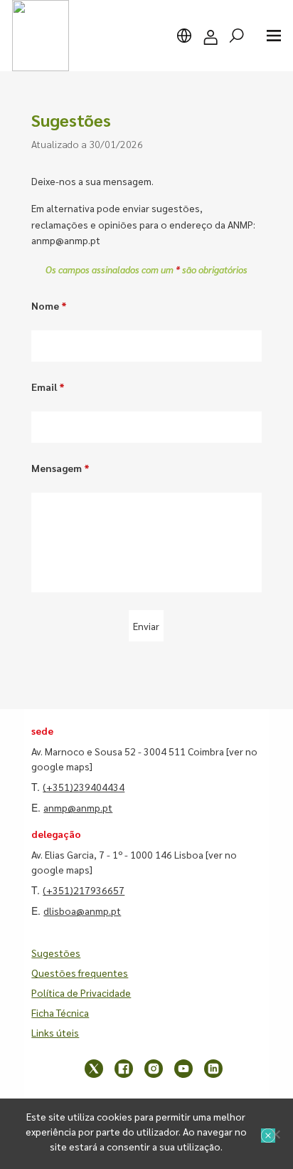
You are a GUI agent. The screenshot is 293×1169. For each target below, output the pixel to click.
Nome (49, 305)
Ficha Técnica (60, 1012)
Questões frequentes (79, 972)
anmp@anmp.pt (77, 807)
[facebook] (123, 1068)
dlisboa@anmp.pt (82, 910)
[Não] (275, 1134)
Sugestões (55, 952)
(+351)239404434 (83, 786)
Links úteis (55, 1032)
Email (48, 386)
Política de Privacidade (81, 992)
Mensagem (60, 467)
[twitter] (94, 1068)
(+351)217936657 (83, 890)
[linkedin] (213, 1068)
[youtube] (183, 1068)
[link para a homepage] (40, 35)
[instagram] (153, 1068)
